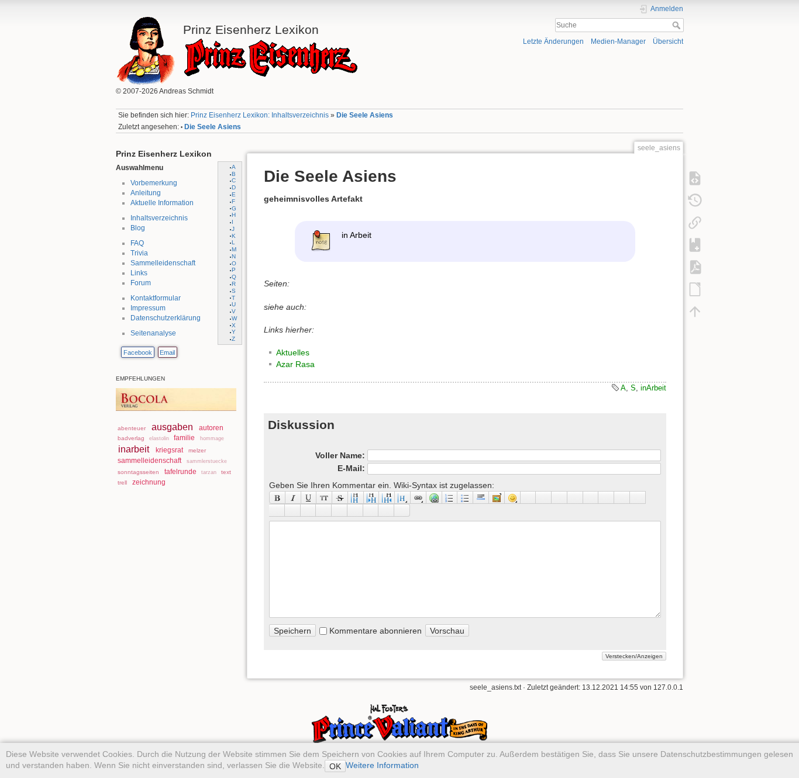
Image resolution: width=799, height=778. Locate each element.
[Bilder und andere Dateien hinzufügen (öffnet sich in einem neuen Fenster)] (497, 497)
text (226, 472)
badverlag (131, 438)
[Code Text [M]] (324, 497)
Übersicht (668, 41)
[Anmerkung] (591, 497)
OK (335, 766)
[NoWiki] (371, 510)
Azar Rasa (295, 364)
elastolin (159, 438)
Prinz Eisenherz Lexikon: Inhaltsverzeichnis (260, 115)
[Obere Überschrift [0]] (387, 497)
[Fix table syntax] (622, 497)
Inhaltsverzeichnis (159, 218)
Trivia (139, 253)
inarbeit (133, 449)
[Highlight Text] (293, 510)
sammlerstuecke (207, 461)
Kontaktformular (155, 298)
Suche (677, 25)
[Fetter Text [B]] (277, 497)
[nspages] (606, 497)
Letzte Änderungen (553, 41)
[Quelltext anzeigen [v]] (694, 178)
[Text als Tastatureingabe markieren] (575, 497)
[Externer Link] (434, 497)
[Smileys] (513, 497)
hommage (212, 438)
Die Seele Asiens (364, 115)
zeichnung (149, 482)
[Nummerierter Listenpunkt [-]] (450, 497)
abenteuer (132, 428)
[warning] (355, 510)
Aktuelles (292, 352)
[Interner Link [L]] (418, 497)
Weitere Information (382, 765)
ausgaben (172, 427)
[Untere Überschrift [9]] (372, 497)
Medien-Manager (618, 41)
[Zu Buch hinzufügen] (694, 244)
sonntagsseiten (138, 472)
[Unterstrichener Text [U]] (309, 497)
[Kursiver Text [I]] (293, 497)
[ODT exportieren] (694, 289)
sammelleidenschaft (149, 461)
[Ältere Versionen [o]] (694, 200)
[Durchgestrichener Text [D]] (340, 497)
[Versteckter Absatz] (559, 497)
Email (167, 352)
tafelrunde (180, 472)
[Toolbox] (402, 510)
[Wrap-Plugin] (277, 510)
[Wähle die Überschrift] (403, 497)
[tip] (324, 510)
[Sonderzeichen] (528, 497)
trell (122, 482)
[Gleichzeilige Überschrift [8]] (356, 497)
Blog (137, 228)
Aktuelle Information (162, 203)
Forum (140, 283)
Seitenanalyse (153, 333)
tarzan (208, 472)
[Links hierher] (694, 222)
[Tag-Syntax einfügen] (638, 497)
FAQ (137, 243)
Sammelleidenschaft (162, 263)
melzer (197, 450)
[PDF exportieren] (694, 266)
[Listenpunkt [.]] (465, 497)
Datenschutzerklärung (165, 318)
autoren (211, 428)
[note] (308, 510)
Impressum (148, 308)
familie (184, 438)
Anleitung (145, 193)
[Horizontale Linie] (481, 497)
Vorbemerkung (153, 183)
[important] (339, 510)
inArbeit (653, 387)
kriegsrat (169, 450)
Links (138, 273)
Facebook (137, 352)
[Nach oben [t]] (694, 311)
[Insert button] (544, 497)
